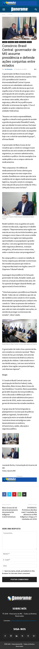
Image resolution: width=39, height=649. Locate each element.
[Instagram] (11, 636)
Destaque (11, 42)
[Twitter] (9, 494)
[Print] (24, 494)
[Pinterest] (14, 494)
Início (3, 14)
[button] (3, 9)
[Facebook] (4, 494)
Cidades (10, 14)
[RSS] (22, 636)
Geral (16, 42)
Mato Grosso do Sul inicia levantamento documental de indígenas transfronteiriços (10, 512)
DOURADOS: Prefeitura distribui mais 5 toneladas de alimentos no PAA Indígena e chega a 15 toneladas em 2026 (28, 513)
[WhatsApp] (19, 494)
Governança (23, 42)
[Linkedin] (17, 636)
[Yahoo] (34, 636)
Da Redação (8, 69)
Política (29, 42)
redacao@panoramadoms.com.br (23, 621)
